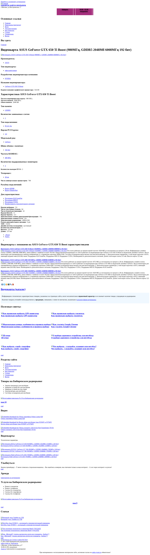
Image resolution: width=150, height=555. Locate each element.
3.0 (6, 134)
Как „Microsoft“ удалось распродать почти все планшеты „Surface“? (24, 536)
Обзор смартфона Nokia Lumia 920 (13, 418)
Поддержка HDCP (11, 200)
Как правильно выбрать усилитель (67, 316)
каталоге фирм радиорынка (86, 300)
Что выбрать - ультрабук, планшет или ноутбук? (73, 349)
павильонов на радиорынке (10, 478)
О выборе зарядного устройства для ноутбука (71, 338)
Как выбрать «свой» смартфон (15, 349)
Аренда (3, 549)
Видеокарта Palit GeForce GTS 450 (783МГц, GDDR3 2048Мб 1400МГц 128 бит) (29, 457)
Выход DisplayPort (11, 190)
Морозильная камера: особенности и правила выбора (25, 327)
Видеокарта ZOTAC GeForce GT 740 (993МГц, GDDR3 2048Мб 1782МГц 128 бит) (30, 451)
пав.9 (75, 503)
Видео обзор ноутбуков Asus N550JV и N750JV (17, 424)
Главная (7, 23)
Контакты (14, 543)
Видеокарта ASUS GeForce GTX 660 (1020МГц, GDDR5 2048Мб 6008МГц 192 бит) (31, 271)
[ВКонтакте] (2, 284)
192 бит (7, 150)
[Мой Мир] (9, 284)
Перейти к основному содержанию (13, 2)
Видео (7, 36)
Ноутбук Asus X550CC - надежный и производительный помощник (24, 525)
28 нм (7, 177)
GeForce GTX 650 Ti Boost (14, 86)
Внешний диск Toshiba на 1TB (11, 519)
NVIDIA (8, 78)
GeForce (8, 142)
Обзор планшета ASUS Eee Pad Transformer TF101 (18, 429)
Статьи (7, 32)
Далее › (7, 237)
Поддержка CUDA (11, 202)
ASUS (7, 62)
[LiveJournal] (11, 284)
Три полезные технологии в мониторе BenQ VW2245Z (20, 530)
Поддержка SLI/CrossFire (13, 198)
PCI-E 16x (8, 126)
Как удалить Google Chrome (63, 327)
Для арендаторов (11, 28)
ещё (2, 355)
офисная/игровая (11, 70)
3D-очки (5, 338)
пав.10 (4, 402)
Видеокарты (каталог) (13, 289)
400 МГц (8, 158)
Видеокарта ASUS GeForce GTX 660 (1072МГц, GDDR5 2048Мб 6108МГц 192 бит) (31, 260)
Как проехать (9, 30)
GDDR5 (8, 110)
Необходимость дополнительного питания (19, 204)
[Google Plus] (13, 284)
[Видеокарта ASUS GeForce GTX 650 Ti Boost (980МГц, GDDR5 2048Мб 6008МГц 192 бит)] (33, 55)
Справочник (9, 34)
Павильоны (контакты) (13, 25)
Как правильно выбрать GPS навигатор (19, 316)
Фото (7, 27)
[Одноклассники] (7, 284)
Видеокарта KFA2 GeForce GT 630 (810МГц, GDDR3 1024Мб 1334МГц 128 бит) (29, 446)
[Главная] (4, 3)
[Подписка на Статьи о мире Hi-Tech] (14, 540)
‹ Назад (7, 235)
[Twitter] (4, 284)
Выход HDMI (9, 188)
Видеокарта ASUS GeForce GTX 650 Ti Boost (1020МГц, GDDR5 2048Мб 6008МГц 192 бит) (34, 249)
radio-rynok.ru (5, 543)
